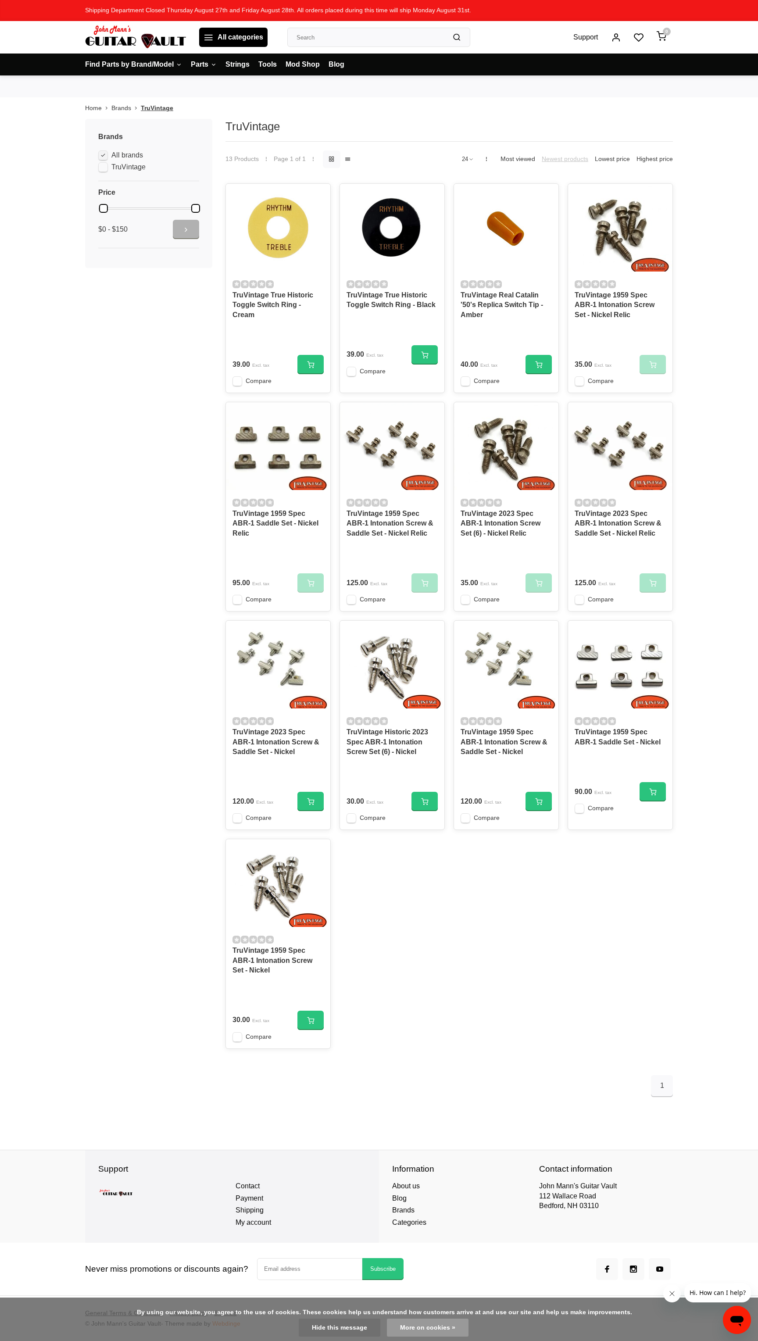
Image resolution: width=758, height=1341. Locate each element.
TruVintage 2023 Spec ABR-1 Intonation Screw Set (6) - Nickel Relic (500, 523)
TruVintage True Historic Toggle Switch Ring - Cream (272, 304)
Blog (336, 64)
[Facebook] (607, 1269)
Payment (249, 1198)
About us (406, 1186)
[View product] (310, 364)
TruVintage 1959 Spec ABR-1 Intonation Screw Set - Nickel (272, 960)
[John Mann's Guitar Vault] (135, 37)
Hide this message (339, 1327)
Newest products (565, 159)
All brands (127, 155)
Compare (259, 381)
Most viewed (518, 159)
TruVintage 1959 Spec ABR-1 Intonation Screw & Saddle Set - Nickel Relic (390, 523)
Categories (409, 1222)
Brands (121, 108)
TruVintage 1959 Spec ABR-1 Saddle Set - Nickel (618, 736)
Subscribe (383, 1269)
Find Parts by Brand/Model (129, 64)
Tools (267, 64)
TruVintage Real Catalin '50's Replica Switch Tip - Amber (502, 304)
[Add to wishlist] (317, 197)
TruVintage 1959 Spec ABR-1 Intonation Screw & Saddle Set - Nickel (504, 741)
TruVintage (157, 108)
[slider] (103, 208)
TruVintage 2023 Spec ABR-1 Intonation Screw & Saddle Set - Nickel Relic (618, 523)
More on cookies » (427, 1327)
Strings (237, 64)
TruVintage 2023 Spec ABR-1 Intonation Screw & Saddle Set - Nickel (275, 741)
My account (253, 1222)
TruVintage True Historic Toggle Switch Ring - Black (391, 299)
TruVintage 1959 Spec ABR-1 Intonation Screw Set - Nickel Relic (614, 304)
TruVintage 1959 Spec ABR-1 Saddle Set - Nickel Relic (275, 523)
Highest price (654, 159)
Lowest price (612, 159)
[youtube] (660, 1269)
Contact (248, 1186)
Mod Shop (303, 64)
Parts (199, 64)
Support (585, 37)
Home (93, 108)
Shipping (250, 1210)
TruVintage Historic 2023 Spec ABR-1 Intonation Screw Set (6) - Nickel (387, 741)
